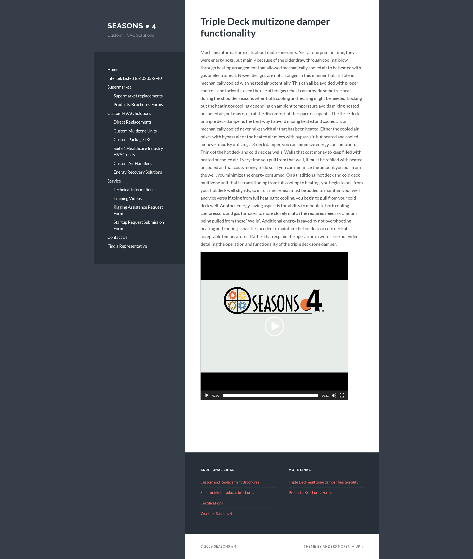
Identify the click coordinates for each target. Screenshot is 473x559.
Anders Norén (337, 546)
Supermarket (119, 87)
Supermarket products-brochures (227, 492)
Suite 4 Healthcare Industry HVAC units (138, 151)
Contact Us (117, 237)
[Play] (206, 395)
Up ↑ (359, 546)
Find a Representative (127, 246)
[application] (274, 326)
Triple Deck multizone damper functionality (323, 482)
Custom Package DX (132, 139)
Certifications (212, 503)
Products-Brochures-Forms (138, 104)
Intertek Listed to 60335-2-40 (134, 78)
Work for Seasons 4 (216, 513)
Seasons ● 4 (131, 25)
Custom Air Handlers (133, 163)
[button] (274, 326)
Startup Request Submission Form (139, 225)
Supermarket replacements (138, 95)
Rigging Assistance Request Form (138, 210)
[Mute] (334, 395)
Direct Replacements (133, 122)
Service (114, 181)
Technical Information (133, 189)
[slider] (270, 395)
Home (112, 69)
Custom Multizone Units (135, 130)
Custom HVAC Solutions (129, 113)
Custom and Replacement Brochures (230, 482)
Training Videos (128, 198)
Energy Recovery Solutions (138, 172)
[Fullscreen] (341, 395)
